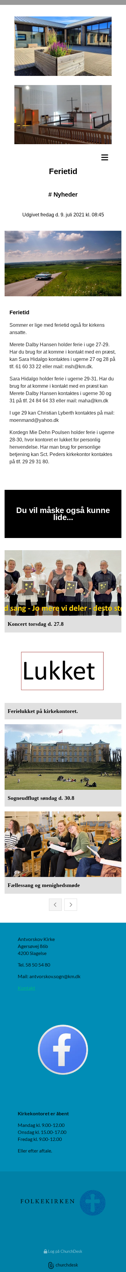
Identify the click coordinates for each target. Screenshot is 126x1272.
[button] (63, 157)
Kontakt (26, 988)
